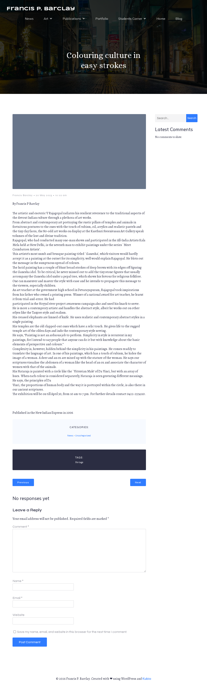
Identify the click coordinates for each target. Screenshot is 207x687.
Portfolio (101, 19)
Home (160, 19)
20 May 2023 (44, 195)
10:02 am (61, 195)
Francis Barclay (23, 195)
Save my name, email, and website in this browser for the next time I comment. (72, 632)
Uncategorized (83, 435)
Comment (21, 526)
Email (17, 598)
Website (18, 615)
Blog (178, 19)
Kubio (147, 678)
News (29, 19)
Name (18, 581)
